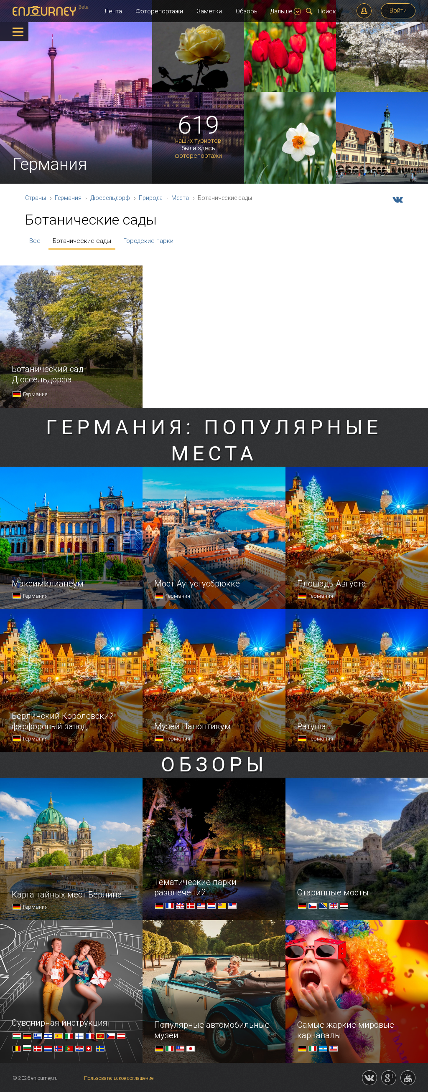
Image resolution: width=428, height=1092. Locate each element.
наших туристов (198, 141)
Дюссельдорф (110, 198)
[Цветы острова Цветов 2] (290, 182)
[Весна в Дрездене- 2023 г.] (382, 90)
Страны (35, 198)
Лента (113, 11)
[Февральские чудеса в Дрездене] (198, 90)
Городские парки (148, 241)
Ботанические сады (82, 241)
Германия (68, 198)
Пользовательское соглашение (118, 1078)
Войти (398, 10)
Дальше (281, 11)
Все (35, 241)
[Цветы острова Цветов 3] (290, 90)
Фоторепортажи (159, 11)
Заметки (209, 11)
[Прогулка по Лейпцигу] (382, 182)
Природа (151, 198)
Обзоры (247, 11)
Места (180, 198)
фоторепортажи (198, 156)
